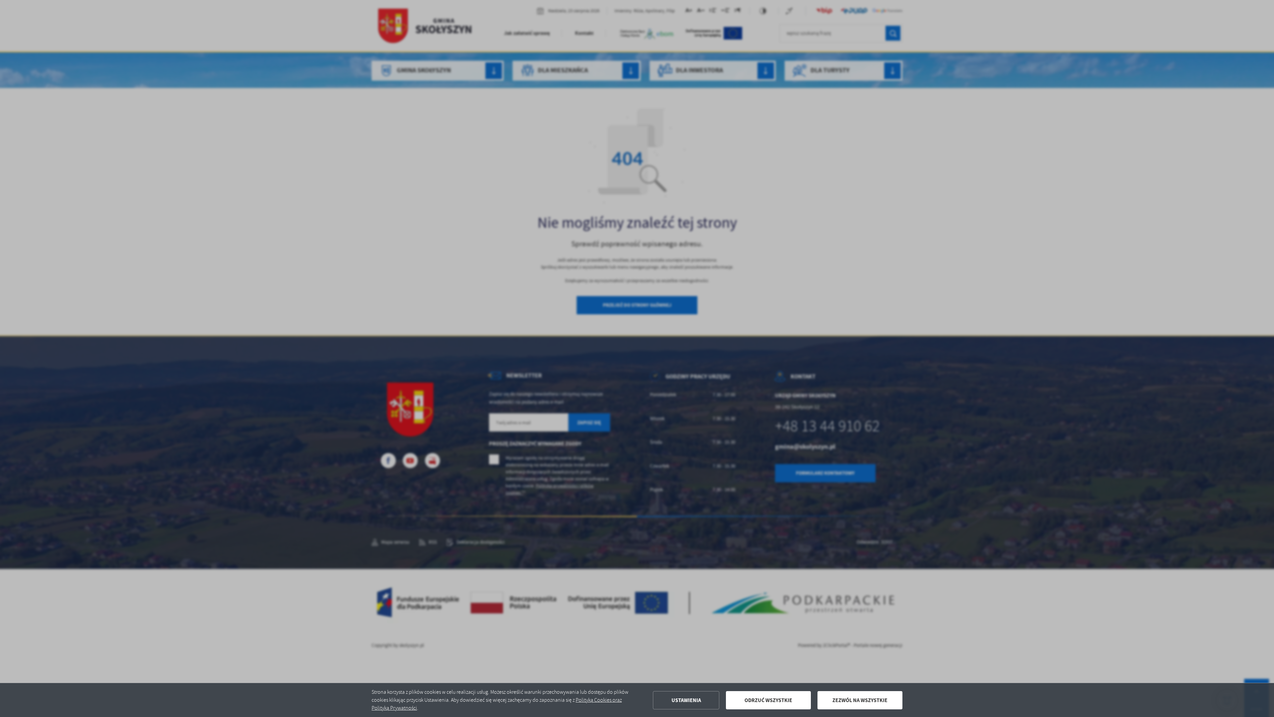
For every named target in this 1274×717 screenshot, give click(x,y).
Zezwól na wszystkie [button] (859, 700)
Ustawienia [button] (686, 700)
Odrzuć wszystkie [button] (768, 700)
